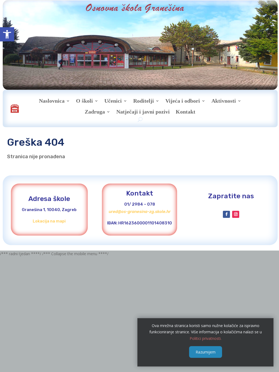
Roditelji (143, 101)
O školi (84, 101)
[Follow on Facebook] (226, 214)
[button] (7, 34)
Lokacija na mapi (49, 221)
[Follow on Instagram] (235, 214)
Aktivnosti (223, 101)
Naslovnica (52, 101)
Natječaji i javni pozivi (143, 112)
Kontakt (185, 112)
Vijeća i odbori (182, 101)
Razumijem (206, 352)
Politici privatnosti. (206, 338)
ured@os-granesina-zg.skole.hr (140, 211)
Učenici (113, 101)
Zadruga (95, 112)
